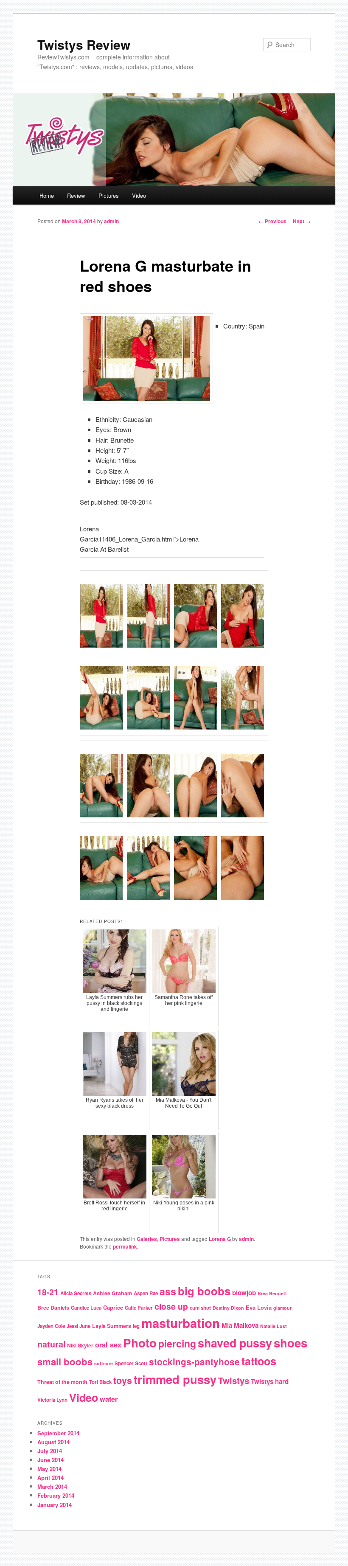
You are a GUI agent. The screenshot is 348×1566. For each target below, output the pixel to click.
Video (139, 195)
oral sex (108, 1345)
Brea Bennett (272, 1293)
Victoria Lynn (52, 1399)
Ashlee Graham (112, 1293)
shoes (290, 1342)
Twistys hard (270, 1381)
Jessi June (78, 1326)
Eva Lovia (259, 1307)
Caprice (113, 1307)
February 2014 (55, 1495)
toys (122, 1380)
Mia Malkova (240, 1325)
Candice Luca (86, 1307)
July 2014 (49, 1451)
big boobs (204, 1291)
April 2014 (50, 1477)
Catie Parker (139, 1307)
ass (168, 1291)
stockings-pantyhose (194, 1361)
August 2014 (53, 1442)
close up (171, 1306)
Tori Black (100, 1382)
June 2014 (50, 1460)
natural (51, 1344)
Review (76, 195)
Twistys (233, 1380)
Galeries (147, 1239)
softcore (103, 1363)
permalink (125, 1246)
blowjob (244, 1292)
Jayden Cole (51, 1326)
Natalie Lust (273, 1326)
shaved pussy (235, 1343)
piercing (177, 1343)
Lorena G (220, 1239)
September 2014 (58, 1433)
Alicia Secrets (75, 1293)
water (109, 1399)
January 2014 (54, 1505)
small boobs (65, 1361)
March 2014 (52, 1486)
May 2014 (49, 1469)
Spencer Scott (131, 1363)
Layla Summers (111, 1326)
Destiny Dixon (228, 1308)
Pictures (108, 195)
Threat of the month (62, 1382)
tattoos (258, 1361)
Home (46, 195)
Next (302, 221)
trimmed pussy (175, 1379)
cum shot (200, 1307)
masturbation (180, 1323)
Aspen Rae (146, 1293)
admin (111, 221)
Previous (272, 221)
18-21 (48, 1292)
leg (136, 1326)
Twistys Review (83, 44)
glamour (282, 1308)
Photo (140, 1342)
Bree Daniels (53, 1307)
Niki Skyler (80, 1345)
